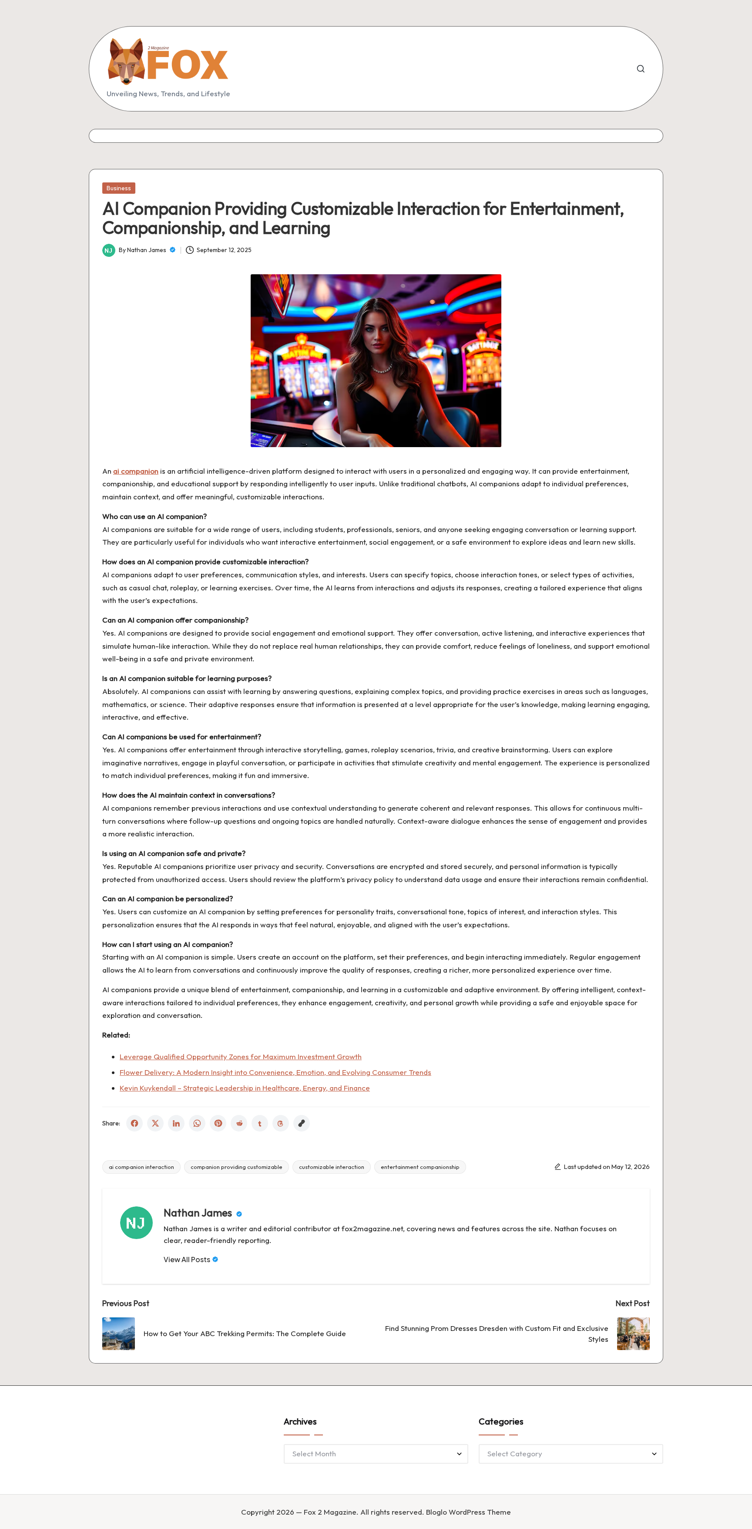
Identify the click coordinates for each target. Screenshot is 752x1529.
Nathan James (199, 1212)
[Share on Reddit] (239, 1123)
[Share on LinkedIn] (176, 1123)
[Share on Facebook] (134, 1123)
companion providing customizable (236, 1166)
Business (119, 188)
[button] (191, 1259)
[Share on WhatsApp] (197, 1123)
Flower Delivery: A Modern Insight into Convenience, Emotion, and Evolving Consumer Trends (275, 1072)
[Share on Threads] (280, 1123)
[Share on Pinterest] (218, 1123)
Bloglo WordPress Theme (468, 1511)
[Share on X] (155, 1123)
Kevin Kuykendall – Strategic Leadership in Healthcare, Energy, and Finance (245, 1087)
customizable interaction (331, 1166)
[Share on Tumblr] (260, 1123)
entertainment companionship (420, 1166)
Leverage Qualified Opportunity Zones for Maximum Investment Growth (241, 1056)
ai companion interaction (141, 1166)
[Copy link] (301, 1123)
